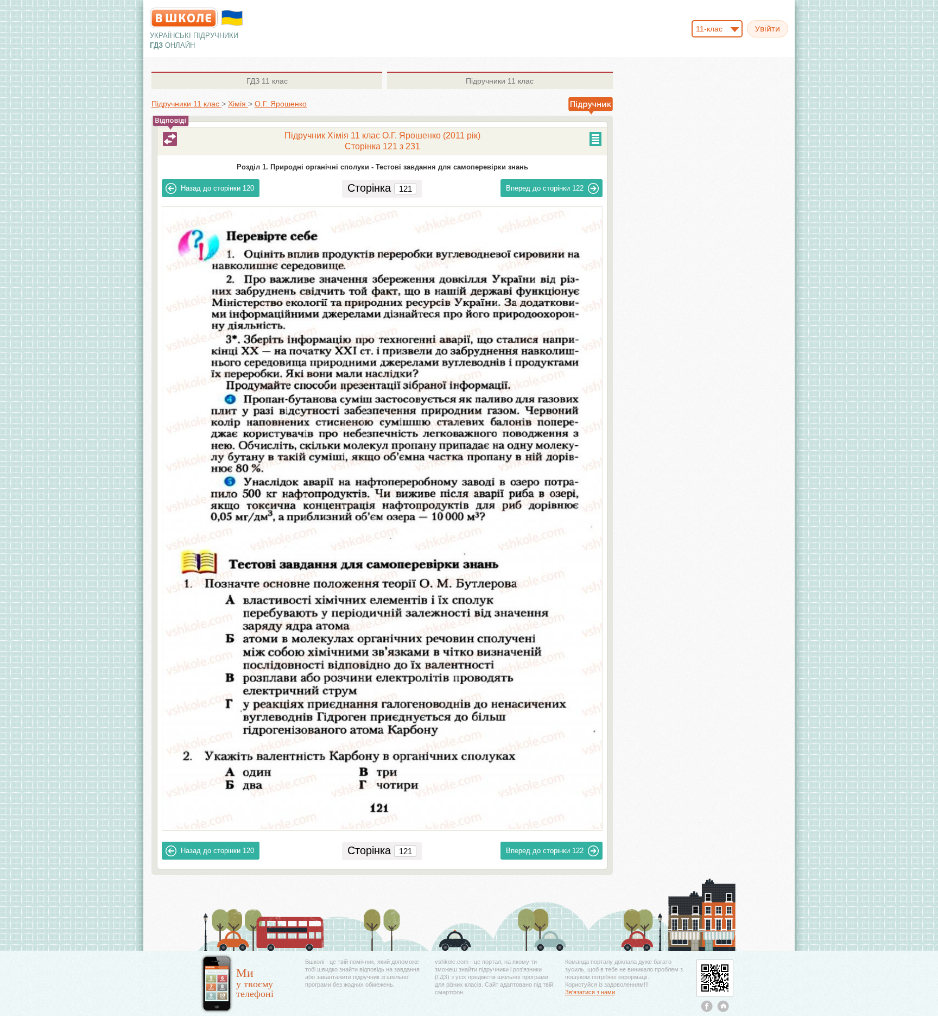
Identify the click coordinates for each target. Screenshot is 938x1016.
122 (545, 188)
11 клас (267, 81)
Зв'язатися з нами (590, 992)
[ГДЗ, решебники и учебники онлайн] (184, 18)
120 (217, 188)
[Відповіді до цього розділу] (170, 139)
